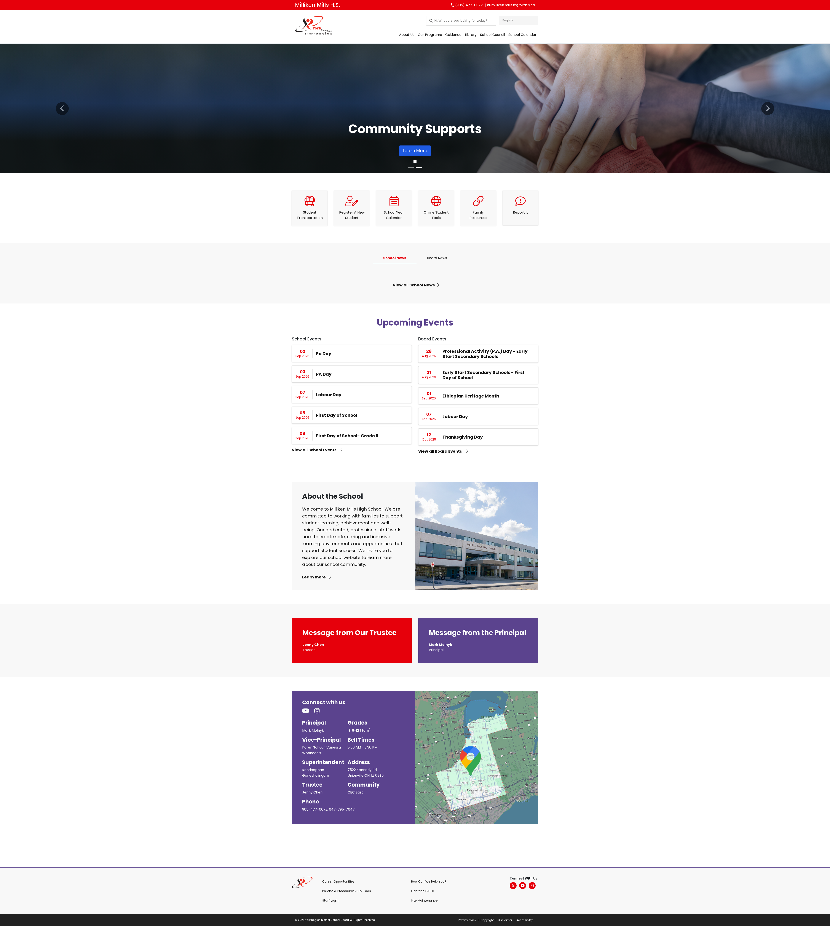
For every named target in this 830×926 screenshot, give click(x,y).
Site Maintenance (424, 900)
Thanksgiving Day (462, 437)
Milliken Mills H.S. (317, 5)
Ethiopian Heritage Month (470, 396)
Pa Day (323, 354)
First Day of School (336, 415)
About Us (406, 34)
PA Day (324, 374)
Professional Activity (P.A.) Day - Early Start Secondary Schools (485, 353)
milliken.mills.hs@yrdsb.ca (512, 5)
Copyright (487, 920)
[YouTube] (522, 885)
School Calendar (522, 34)
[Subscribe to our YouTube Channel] (308, 711)
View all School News (414, 285)
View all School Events (314, 450)
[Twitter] (513, 885)
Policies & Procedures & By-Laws (346, 891)
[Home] (313, 26)
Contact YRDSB (422, 891)
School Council (492, 34)
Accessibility (524, 920)
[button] (62, 108)
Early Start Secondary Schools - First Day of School (483, 375)
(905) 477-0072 (468, 5)
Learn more (314, 577)
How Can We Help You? (428, 881)
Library (471, 34)
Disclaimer (505, 920)
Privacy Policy (467, 920)
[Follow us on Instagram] (319, 711)
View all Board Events (440, 451)
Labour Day (329, 395)
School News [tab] (394, 257)
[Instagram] (532, 885)
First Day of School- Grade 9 (347, 436)
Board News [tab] (437, 257)
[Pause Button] (415, 162)
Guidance (453, 34)
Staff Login (330, 900)
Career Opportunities (338, 881)
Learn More (415, 151)
